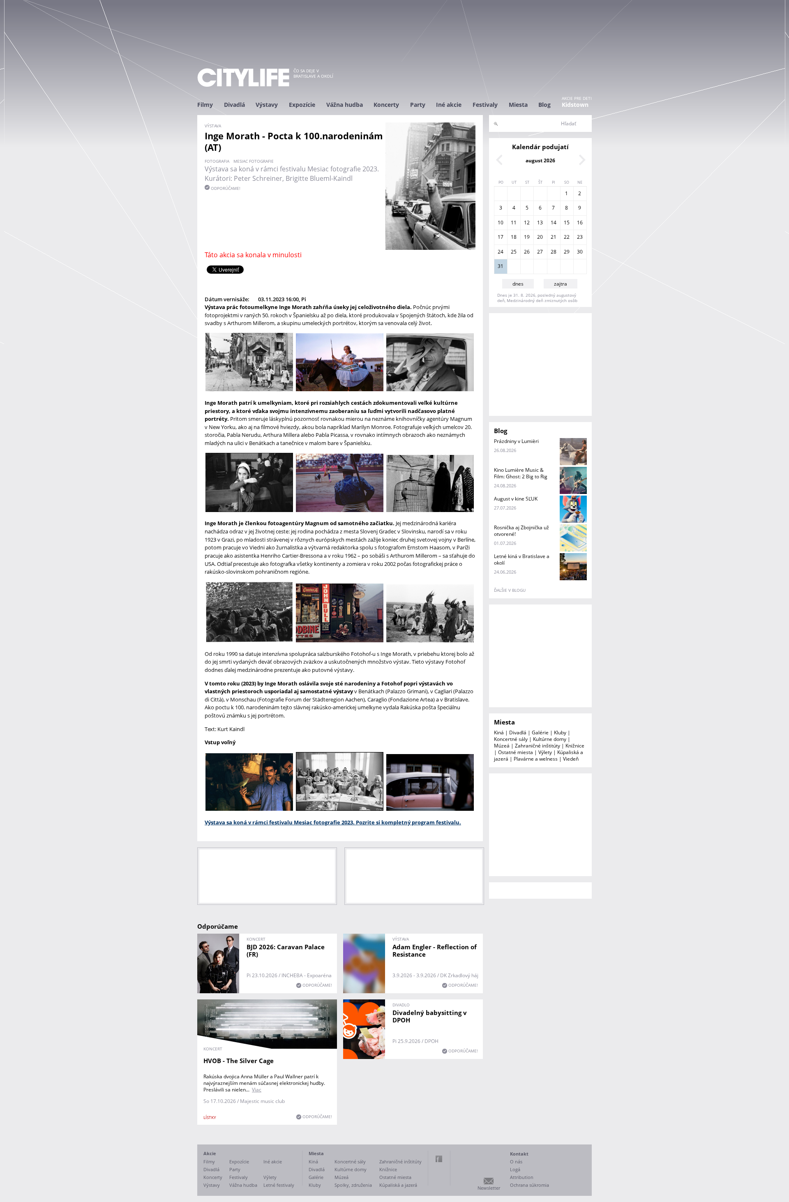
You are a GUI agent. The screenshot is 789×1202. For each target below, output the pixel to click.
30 (580, 251)
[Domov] (243, 77)
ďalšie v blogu (510, 590)
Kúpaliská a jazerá (398, 1185)
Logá (515, 1169)
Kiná (499, 732)
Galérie (540, 732)
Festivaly (485, 104)
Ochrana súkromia (529, 1185)
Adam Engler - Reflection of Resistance (434, 950)
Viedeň (571, 758)
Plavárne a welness (536, 758)
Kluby (560, 732)
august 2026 (540, 160)
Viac (256, 1089)
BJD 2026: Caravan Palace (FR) (286, 950)
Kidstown (575, 104)
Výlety (545, 752)
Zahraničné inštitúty (537, 745)
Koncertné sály (511, 739)
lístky (209, 1117)
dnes (518, 283)
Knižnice (574, 745)
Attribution (521, 1177)
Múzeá (502, 745)
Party (417, 104)
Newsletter (489, 1188)
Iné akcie (448, 104)
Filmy (205, 104)
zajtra (560, 283)
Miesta (518, 104)
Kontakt (519, 1154)
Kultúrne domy (549, 739)
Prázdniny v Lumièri (516, 441)
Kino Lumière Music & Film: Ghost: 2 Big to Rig (520, 473)
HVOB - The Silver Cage (238, 1061)
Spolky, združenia (353, 1185)
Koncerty (386, 104)
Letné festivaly (278, 1185)
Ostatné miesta (515, 752)
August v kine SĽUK (516, 498)
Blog (544, 104)
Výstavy (267, 104)
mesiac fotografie (253, 161)
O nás (516, 1161)
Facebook (438, 1159)
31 (500, 266)
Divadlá (234, 104)
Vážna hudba (344, 104)
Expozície (302, 104)
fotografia (217, 161)
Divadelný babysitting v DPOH (429, 1016)
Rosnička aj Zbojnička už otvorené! (521, 531)
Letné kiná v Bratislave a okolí (521, 559)
